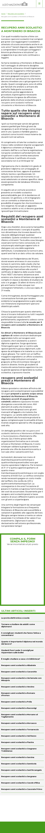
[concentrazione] (22, 634)
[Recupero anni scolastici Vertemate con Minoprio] (22, 679)
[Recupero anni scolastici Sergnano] (22, 777)
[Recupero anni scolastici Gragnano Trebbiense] (22, 750)
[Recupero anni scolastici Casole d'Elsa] (22, 783)
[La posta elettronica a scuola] (22, 617)
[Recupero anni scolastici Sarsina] (22, 757)
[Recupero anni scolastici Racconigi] (22, 708)
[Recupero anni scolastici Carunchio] (22, 672)
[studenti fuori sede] (22, 651)
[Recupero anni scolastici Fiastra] (22, 742)
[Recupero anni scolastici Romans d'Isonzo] (22, 694)
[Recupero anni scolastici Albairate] (22, 665)
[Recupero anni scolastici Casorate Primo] (22, 789)
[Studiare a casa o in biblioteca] (22, 659)
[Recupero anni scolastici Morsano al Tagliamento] (22, 716)
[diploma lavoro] (22, 643)
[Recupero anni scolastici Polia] (22, 702)
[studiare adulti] (22, 625)
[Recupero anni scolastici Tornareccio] (22, 730)
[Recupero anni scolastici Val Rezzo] (22, 736)
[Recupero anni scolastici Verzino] (22, 687)
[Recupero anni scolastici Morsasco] (22, 723)
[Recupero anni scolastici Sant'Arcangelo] (22, 770)
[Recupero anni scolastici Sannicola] (22, 764)
